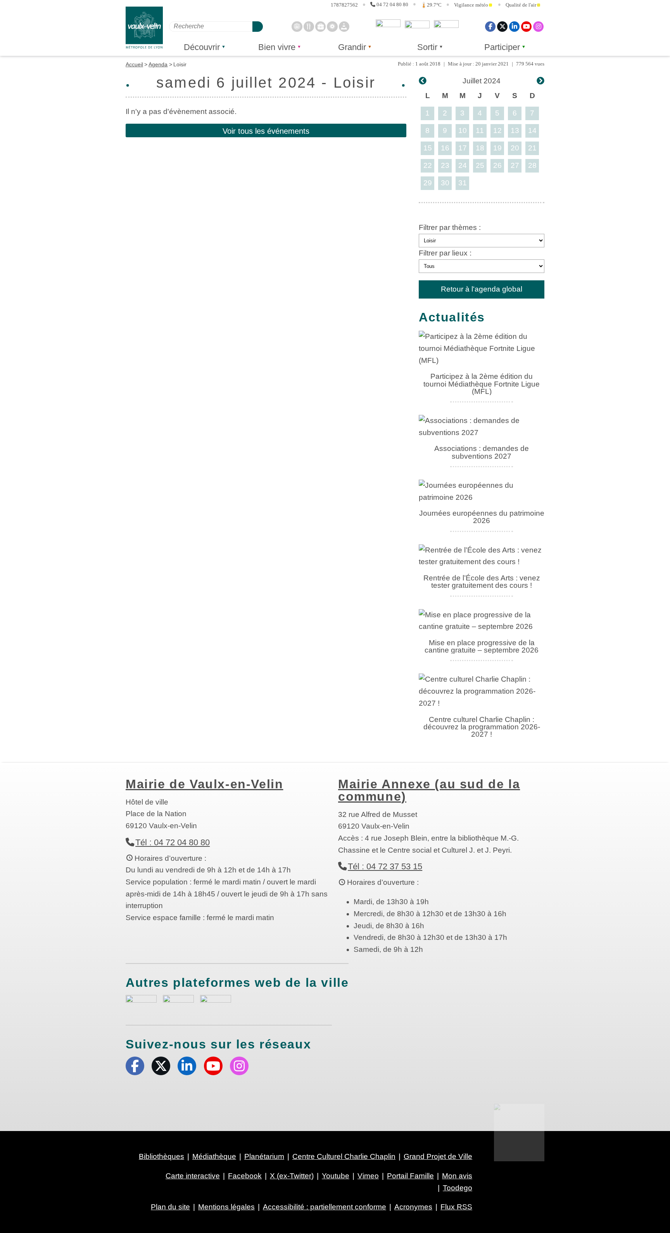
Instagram (538, 26)
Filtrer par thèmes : (450, 227)
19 (497, 148)
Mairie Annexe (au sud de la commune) (429, 790)
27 (515, 165)
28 (532, 165)
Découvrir (202, 47)
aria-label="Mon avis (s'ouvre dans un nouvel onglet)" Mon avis (141, 1003)
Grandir (352, 47)
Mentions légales (226, 1207)
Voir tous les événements (266, 131)
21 (532, 148)
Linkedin (514, 26)
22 (427, 165)
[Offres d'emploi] (320, 26)
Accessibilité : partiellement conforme (324, 1207)
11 (480, 130)
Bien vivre (276, 47)
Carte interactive (193, 1176)
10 (462, 130)
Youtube (526, 26)
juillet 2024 (482, 81)
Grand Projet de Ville (438, 1156)
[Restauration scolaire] (309, 26)
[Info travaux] (344, 26)
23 (445, 165)
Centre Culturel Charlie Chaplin (343, 1156)
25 (480, 165)
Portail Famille (410, 1176)
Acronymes (413, 1207)
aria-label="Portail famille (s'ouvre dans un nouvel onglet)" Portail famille (215, 1002)
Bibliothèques (161, 1156)
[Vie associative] (332, 26)
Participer (502, 47)
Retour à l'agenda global (481, 289)
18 (480, 148)
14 (532, 130)
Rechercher (257, 26)
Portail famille (446, 26)
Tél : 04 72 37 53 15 (385, 866)
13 (515, 130)
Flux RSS (456, 1207)
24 (462, 165)
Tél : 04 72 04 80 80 (172, 842)
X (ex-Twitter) (502, 26)
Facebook (490, 26)
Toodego (417, 26)
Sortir (427, 47)
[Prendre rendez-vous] (297, 26)
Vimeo (368, 1176)
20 (515, 148)
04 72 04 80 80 (392, 4)
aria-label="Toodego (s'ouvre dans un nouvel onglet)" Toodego (178, 1002)
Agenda (158, 64)
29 (427, 183)
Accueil (134, 64)
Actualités (452, 317)
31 (462, 183)
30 (445, 183)
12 (497, 130)
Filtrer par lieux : (445, 253)
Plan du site (170, 1207)
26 (497, 165)
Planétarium (264, 1156)
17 (462, 148)
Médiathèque (214, 1156)
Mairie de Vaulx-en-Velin (204, 784)
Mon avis (388, 26)
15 (427, 148)
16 (445, 148)
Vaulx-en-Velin (144, 28)
